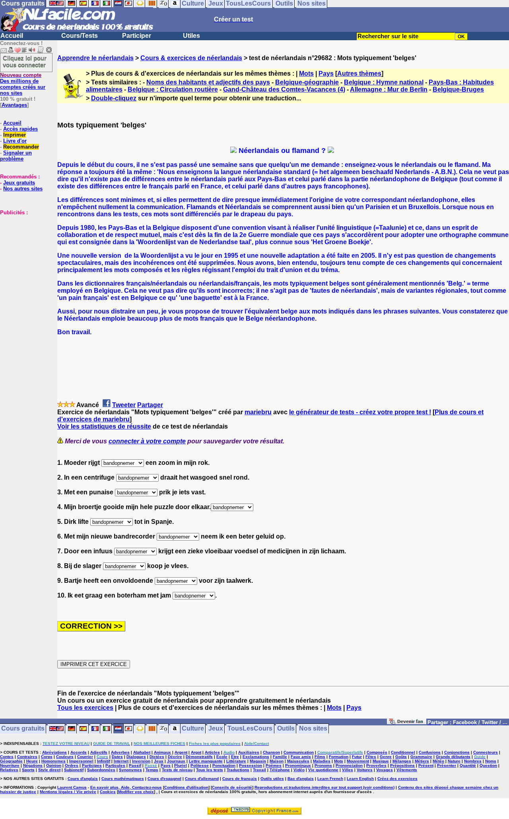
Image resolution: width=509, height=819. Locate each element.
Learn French (330, 778)
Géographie (11, 761)
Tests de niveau (177, 770)
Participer (136, 35)
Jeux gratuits (19, 183)
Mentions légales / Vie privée (68, 792)
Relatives (9, 770)
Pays (326, 73)
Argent (181, 752)
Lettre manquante (206, 761)
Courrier (85, 756)
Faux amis (301, 756)
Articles (212, 752)
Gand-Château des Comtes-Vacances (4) (284, 89)
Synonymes (130, 770)
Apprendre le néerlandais (95, 58)
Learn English (360, 778)
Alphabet (141, 752)
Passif (135, 765)
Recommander (21, 147)
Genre (386, 756)
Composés (377, 752)
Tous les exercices (85, 707)
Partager (150, 405)
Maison (277, 761)
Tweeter (124, 405)
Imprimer (14, 135)
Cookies (108, 792)
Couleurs (65, 756)
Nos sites (313, 728)
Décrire (175, 756)
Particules (115, 765)
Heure (32, 761)
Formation (338, 756)
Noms (490, 761)
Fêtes (370, 756)
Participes (92, 765)
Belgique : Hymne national (384, 82)
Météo (438, 761)
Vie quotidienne (323, 770)
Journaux (176, 761)
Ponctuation (223, 765)
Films (320, 756)
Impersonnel (81, 761)
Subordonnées (101, 770)
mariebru (258, 412)
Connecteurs (485, 752)
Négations (33, 765)
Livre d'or (15, 141)
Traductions (238, 770)
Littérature (236, 761)
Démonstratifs (199, 756)
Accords (78, 752)
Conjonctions (457, 752)
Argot (196, 752)
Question (488, 765)
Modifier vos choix (136, 792)
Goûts (401, 756)
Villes (347, 770)
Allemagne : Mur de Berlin (388, 89)
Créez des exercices (397, 778)
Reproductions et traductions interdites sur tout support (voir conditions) (324, 787)
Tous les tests (209, 770)
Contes (7, 756)
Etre (235, 756)
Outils (286, 728)
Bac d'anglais (301, 778)
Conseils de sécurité (232, 787)
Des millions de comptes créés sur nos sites (22, 84)
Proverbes (376, 765)
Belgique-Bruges (458, 89)
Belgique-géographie (307, 82)
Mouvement (358, 761)
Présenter (446, 765)
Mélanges (401, 761)
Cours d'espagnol (164, 778)
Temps (152, 770)
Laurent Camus (72, 787)
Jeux (215, 728)
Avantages (14, 105)
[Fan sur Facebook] (406, 723)
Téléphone (280, 770)
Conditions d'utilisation (186, 787)
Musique (381, 761)
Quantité (468, 765)
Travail (259, 770)
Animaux (162, 752)
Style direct (49, 770)
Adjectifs (98, 752)
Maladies (321, 761)
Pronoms (323, 765)
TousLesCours (249, 728)
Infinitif (103, 761)
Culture (193, 728)
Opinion (53, 765)
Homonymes (53, 761)
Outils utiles (272, 778)
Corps (46, 756)
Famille (280, 756)
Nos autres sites (23, 189)
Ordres (71, 765)
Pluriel (180, 765)
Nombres (473, 761)
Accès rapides (20, 129)
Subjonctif (74, 770)
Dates (117, 756)
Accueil (11, 35)
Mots (306, 73)
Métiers (422, 761)
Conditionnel (403, 752)
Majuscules (298, 761)
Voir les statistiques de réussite (104, 426)
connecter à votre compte (147, 441)
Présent (425, 765)
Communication (299, 752)
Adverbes (120, 752)
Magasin (258, 761)
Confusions (430, 752)
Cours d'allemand (202, 778)
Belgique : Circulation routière (173, 89)
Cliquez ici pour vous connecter (25, 61)
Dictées (157, 756)
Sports (28, 770)
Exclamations (256, 756)
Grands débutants (453, 756)
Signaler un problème (16, 156)
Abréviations (54, 752)
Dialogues (136, 756)
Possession (250, 765)
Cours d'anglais (83, 778)
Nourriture (9, 765)
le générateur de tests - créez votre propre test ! (360, 412)
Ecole (221, 756)
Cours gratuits (23, 728)
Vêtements (406, 770)
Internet (121, 761)
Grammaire (421, 756)
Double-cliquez (113, 98)
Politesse (199, 765)
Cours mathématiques (122, 778)
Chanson (271, 752)
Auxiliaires (248, 752)
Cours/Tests (79, 35)
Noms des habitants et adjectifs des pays (208, 82)
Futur (357, 756)
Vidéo (299, 770)
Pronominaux (298, 765)
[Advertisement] (24, 255)
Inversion (141, 761)
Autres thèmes (359, 73)
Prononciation (349, 765)
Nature (454, 761)
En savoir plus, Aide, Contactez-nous (126, 787)
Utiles (191, 35)
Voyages (384, 770)
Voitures (365, 770)
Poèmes (274, 765)
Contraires (27, 756)
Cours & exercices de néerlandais (191, 58)
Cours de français (239, 778)
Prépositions (402, 765)
